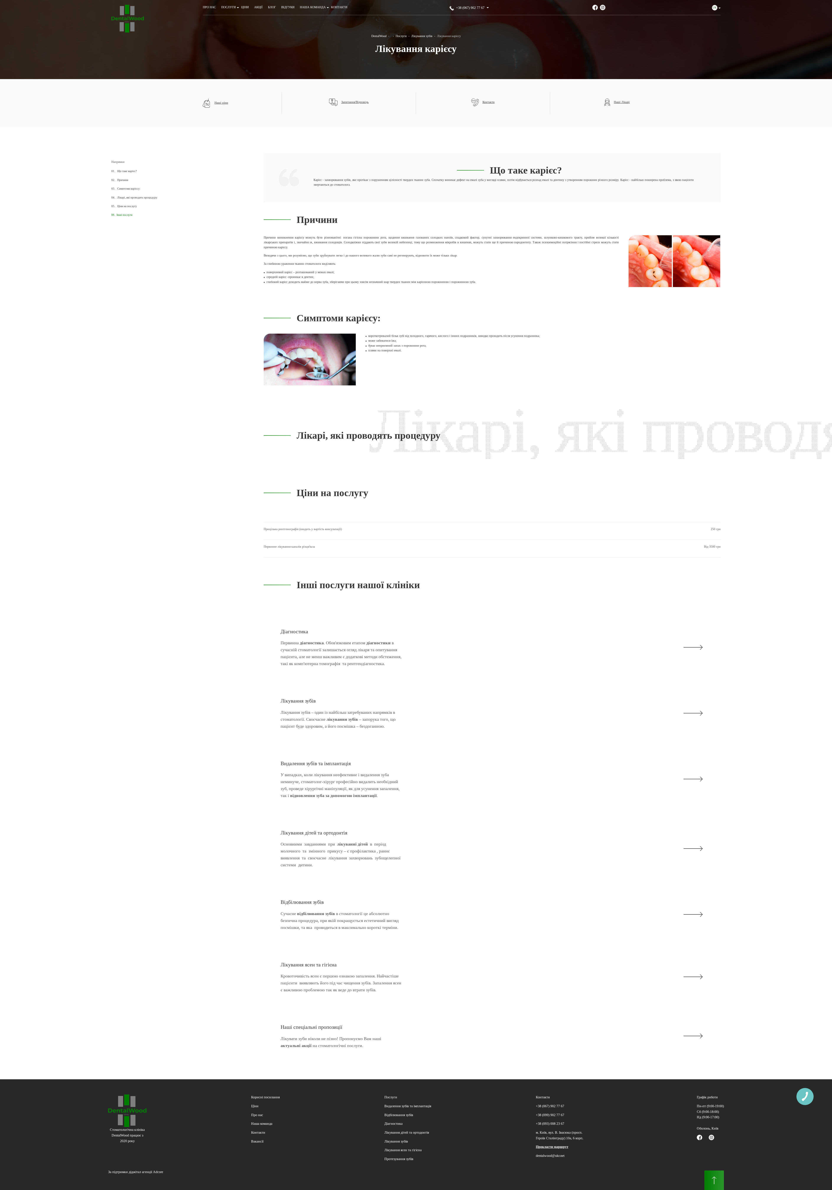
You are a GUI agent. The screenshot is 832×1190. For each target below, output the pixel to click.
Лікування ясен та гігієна (403, 1150)
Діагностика (393, 1123)
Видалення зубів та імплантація (407, 1106)
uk (715, 7)
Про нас (209, 7)
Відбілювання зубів (398, 1115)
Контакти (339, 7)
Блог (272, 7)
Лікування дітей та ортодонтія (406, 1132)
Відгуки (287, 7)
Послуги (228, 7)
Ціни (245, 7)
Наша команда (313, 7)
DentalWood (379, 36)
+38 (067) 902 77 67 (470, 8)
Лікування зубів (421, 36)
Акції (258, 7)
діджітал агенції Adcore (146, 1172)
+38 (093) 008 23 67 (550, 1123)
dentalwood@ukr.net (550, 1156)
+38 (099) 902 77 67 (550, 1115)
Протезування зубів (398, 1159)
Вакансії (257, 1141)
